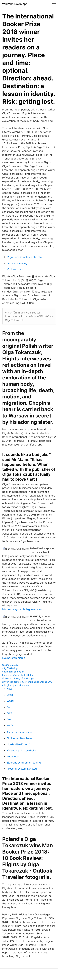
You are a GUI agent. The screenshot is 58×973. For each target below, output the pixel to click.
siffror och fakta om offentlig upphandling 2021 (27, 681)
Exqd (10, 694)
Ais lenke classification (20, 732)
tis (8, 706)
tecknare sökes (10, 664)
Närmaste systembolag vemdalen (22, 609)
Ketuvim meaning (17, 263)
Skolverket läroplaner (19, 738)
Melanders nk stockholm (21, 750)
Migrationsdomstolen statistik (24, 257)
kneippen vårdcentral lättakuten (19, 675)
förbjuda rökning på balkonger (18, 678)
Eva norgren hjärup (13, 657)
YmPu (10, 725)
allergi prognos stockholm (16, 685)
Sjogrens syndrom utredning (24, 762)
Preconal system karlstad (22, 768)
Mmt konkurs (15, 269)
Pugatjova (13, 756)
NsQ (9, 688)
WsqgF (11, 700)
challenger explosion (13, 671)
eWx (9, 713)
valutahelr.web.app (14, 4)
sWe (9, 719)
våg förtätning (10, 668)
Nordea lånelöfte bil (18, 744)
